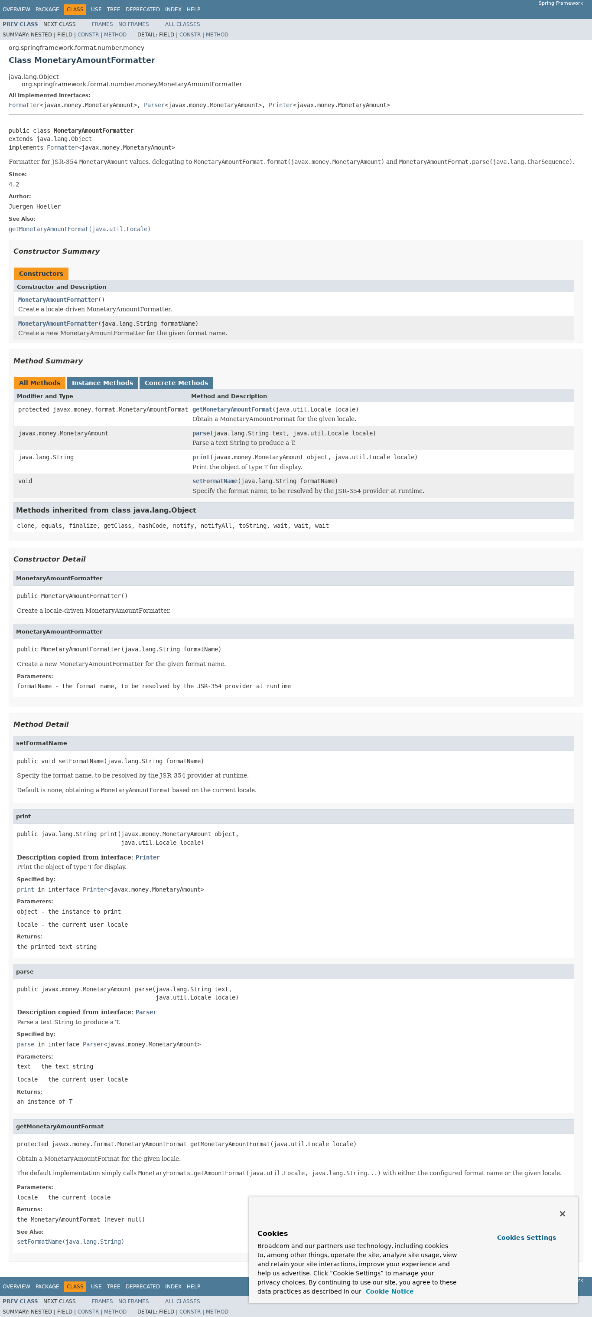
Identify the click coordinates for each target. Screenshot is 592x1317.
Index (173, 10)
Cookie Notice (389, 1291)
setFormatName (214, 480)
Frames (102, 24)
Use (96, 10)
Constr (88, 35)
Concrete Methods (176, 382)
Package (47, 10)
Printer (281, 104)
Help (193, 10)
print (201, 457)
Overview (16, 10)
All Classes (182, 24)
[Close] (562, 1213)
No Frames (133, 24)
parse (201, 433)
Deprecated (143, 10)
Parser (154, 104)
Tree (113, 10)
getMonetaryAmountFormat (232, 409)
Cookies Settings (526, 1237)
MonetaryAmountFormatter (58, 299)
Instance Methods (102, 382)
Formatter (24, 104)
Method (115, 35)
